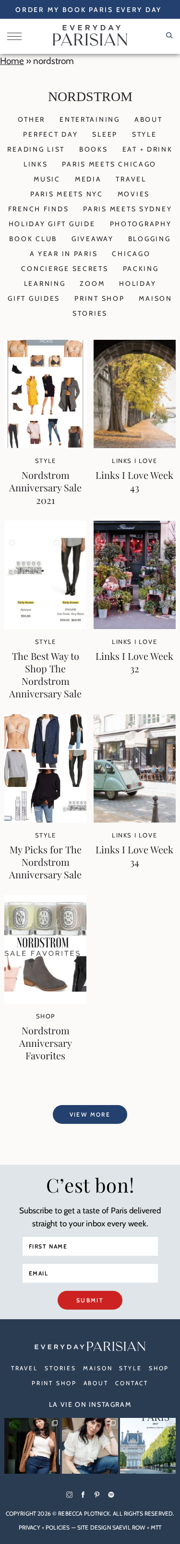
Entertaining (90, 119)
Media (88, 179)
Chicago (131, 253)
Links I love (134, 460)
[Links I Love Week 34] (135, 819)
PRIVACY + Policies (44, 1527)
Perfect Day (50, 134)
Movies (134, 194)
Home (12, 60)
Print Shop (99, 298)
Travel (131, 179)
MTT (156, 1527)
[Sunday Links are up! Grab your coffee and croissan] (90, 1446)
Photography (141, 223)
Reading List (36, 149)
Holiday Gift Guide (52, 223)
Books (93, 149)
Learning (45, 283)
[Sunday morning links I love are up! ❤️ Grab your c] (32, 1446)
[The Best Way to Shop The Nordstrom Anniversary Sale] (45, 625)
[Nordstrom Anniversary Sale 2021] (45, 444)
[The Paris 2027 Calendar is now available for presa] (148, 1446)
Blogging (149, 238)
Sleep (105, 134)
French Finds (38, 209)
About (148, 119)
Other (32, 119)
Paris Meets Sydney (127, 209)
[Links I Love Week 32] (135, 625)
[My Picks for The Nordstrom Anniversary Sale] (45, 819)
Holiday (137, 283)
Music (47, 179)
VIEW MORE (90, 1114)
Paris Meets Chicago (109, 164)
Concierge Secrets (64, 268)
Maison (155, 298)
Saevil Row (128, 1527)
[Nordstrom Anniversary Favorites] (45, 1000)
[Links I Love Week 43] (135, 444)
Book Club (33, 238)
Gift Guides (34, 298)
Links (36, 164)
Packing (141, 268)
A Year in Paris (64, 253)
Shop (45, 1016)
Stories (90, 313)
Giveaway (93, 238)
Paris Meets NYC (66, 194)
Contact (131, 1383)
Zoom (92, 283)
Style (144, 134)
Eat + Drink (147, 149)
